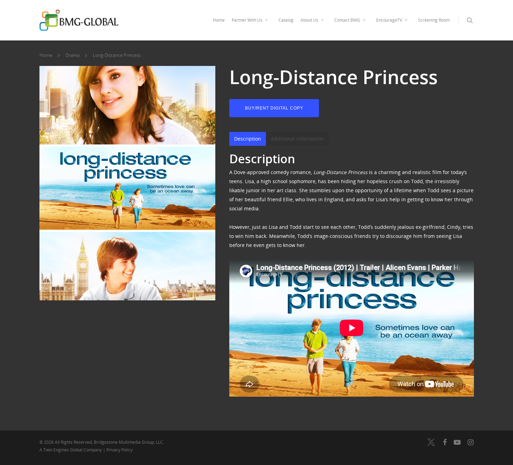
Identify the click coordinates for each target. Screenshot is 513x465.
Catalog (285, 20)
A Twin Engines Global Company (71, 450)
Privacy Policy (119, 450)
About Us (309, 20)
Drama (73, 55)
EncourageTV (389, 20)
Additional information (297, 138)
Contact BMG (347, 20)
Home (219, 20)
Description (247, 138)
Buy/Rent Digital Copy (274, 108)
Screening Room (434, 20)
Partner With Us (247, 20)
